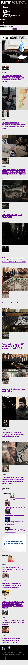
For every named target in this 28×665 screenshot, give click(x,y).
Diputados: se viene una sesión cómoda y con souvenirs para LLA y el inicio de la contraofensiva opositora (15, 531)
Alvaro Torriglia (5, 222)
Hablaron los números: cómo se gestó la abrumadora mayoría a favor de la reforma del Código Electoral (15, 507)
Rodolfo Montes (6, 86)
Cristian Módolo (6, 308)
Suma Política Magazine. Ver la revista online (14, 652)
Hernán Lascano (6, 179)
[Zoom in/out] (4, 663)
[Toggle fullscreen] (3, 663)
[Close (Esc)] (0, 663)
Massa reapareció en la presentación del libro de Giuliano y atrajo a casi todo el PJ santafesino (15, 515)
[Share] (1, 663)
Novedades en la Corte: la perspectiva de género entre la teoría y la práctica (15, 499)
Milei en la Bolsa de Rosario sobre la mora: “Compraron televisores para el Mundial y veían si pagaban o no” (15, 523)
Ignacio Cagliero (6, 134)
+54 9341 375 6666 (7, 16)
